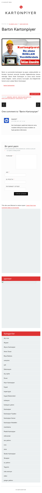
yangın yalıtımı (8, 480)
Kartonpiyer (21, 13)
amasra (9, 97)
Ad (7, 172)
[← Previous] (4, 104)
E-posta (10, 179)
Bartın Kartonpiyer (24, 97)
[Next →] (38, 104)
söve (5, 449)
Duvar (6, 378)
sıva (5, 445)
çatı (5, 365)
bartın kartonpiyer (9, 85)
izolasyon (7, 400)
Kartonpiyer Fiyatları (10, 414)
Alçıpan (6, 342)
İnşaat (6, 387)
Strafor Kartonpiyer (10, 453)
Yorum (9, 156)
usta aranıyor (8, 471)
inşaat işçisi (7, 391)
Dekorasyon (7, 369)
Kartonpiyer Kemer (9, 418)
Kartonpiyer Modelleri (10, 422)
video (5, 476)
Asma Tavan (7, 351)
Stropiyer (6, 458)
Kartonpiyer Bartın (8, 98)
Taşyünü (6, 467)
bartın (15, 97)
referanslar (7, 436)
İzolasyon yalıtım (9, 405)
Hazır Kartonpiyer (9, 382)
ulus (25, 98)
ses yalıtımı (7, 440)
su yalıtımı (7, 462)
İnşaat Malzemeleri (10, 396)
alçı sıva (6, 338)
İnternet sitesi (13, 186)
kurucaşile (19, 98)
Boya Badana (8, 356)
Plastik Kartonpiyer (9, 431)
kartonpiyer (24, 24)
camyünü (6, 360)
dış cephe (7, 374)
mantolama (7, 427)
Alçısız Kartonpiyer (9, 347)
